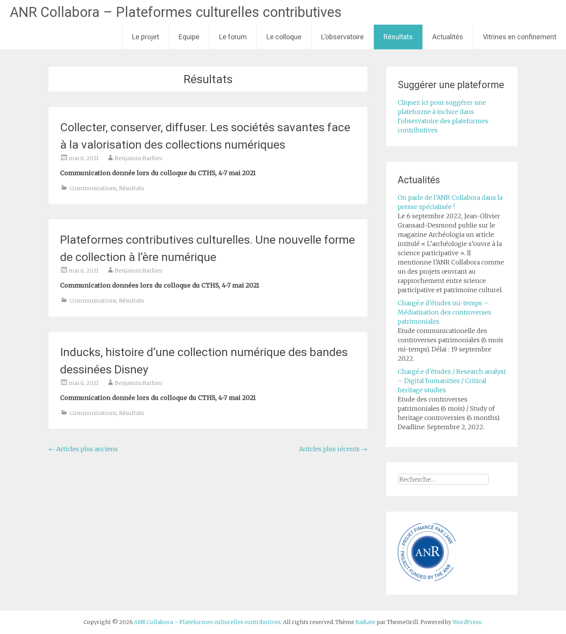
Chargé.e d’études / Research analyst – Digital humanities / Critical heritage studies (452, 381)
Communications (93, 188)
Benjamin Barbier (139, 158)
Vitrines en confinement (519, 37)
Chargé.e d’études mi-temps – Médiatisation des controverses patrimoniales (444, 312)
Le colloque (283, 37)
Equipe (189, 37)
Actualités (447, 37)
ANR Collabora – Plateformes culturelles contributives (176, 12)
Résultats (398, 37)
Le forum (233, 37)
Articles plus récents (333, 449)
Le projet (145, 37)
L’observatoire (342, 37)
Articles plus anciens (83, 449)
